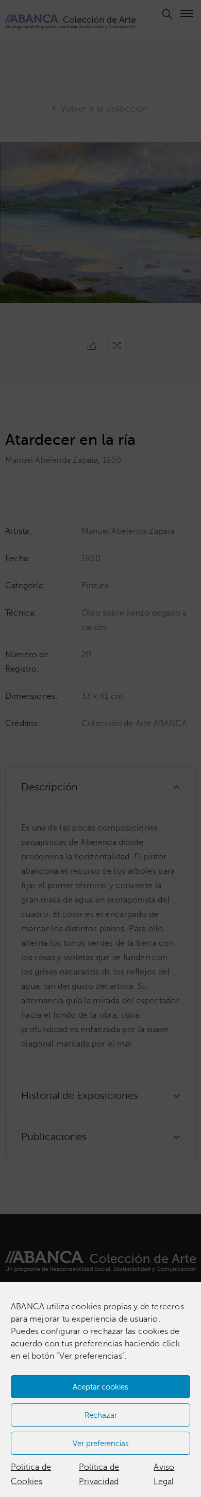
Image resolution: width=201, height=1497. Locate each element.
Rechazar (101, 1415)
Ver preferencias (101, 1443)
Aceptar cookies (100, 1387)
